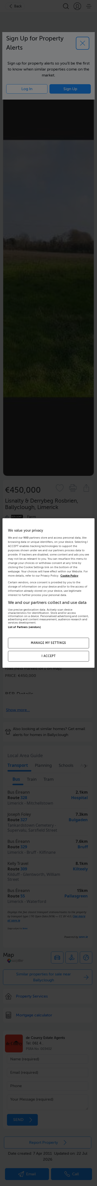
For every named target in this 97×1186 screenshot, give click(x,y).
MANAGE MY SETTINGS (48, 643)
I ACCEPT (49, 656)
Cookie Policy (69, 575)
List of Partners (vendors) (24, 627)
